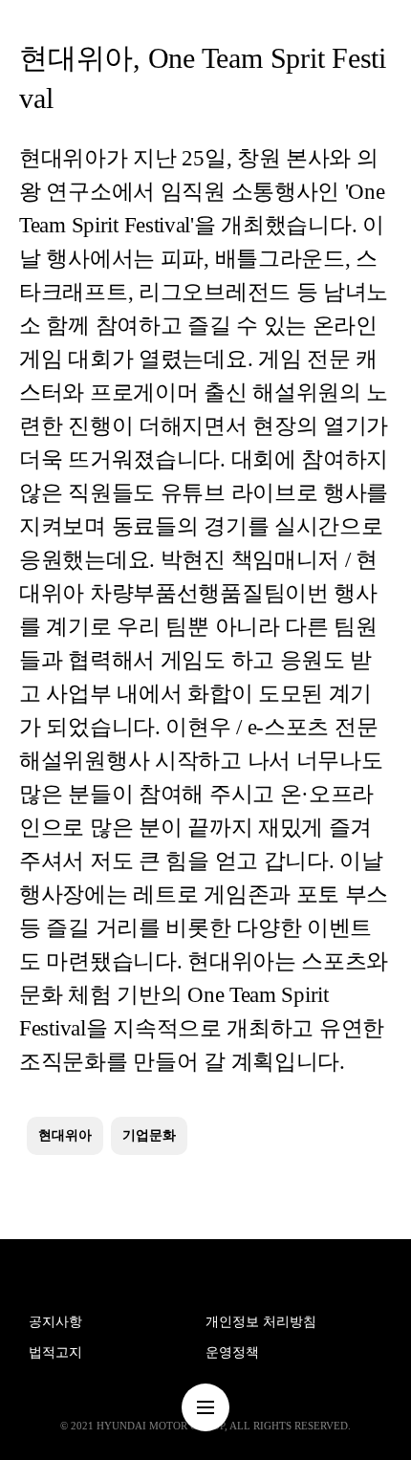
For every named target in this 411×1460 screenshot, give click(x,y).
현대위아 (65, 1135)
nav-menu (205, 1407)
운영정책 (232, 1352)
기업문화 (149, 1135)
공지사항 (55, 1322)
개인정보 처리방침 (261, 1322)
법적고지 (55, 1352)
